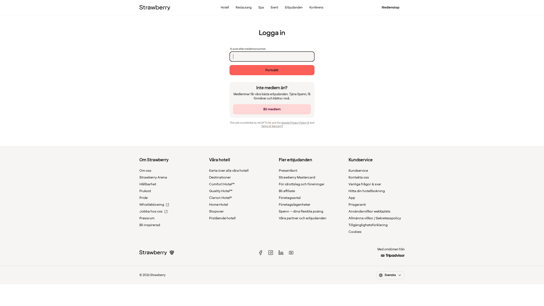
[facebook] (260, 252)
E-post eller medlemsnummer (248, 49)
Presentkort (288, 170)
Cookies (354, 232)
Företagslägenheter (294, 204)
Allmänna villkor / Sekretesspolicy (374, 218)
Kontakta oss (358, 177)
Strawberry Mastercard (297, 177)
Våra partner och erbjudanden (302, 218)
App (351, 198)
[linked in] (280, 252)
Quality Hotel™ (220, 191)
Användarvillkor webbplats (369, 211)
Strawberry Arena (153, 177)
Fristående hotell (222, 218)
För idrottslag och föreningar (301, 184)
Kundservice (358, 170)
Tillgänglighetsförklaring (368, 225)
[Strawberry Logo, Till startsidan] (154, 7)
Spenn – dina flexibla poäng (301, 211)
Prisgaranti (357, 204)
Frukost (145, 191)
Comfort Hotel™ (222, 184)
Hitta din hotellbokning (366, 191)
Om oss (145, 170)
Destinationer (220, 177)
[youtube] (291, 252)
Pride (143, 198)
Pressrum (146, 218)
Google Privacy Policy (293, 122)
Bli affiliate (287, 191)
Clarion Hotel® (220, 198)
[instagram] (270, 252)
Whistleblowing (151, 204)
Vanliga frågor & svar (364, 184)
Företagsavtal (290, 198)
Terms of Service (270, 126)
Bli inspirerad (149, 225)
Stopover (216, 211)
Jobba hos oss (151, 211)
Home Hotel (218, 204)
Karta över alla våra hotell (229, 170)
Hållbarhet (147, 184)
